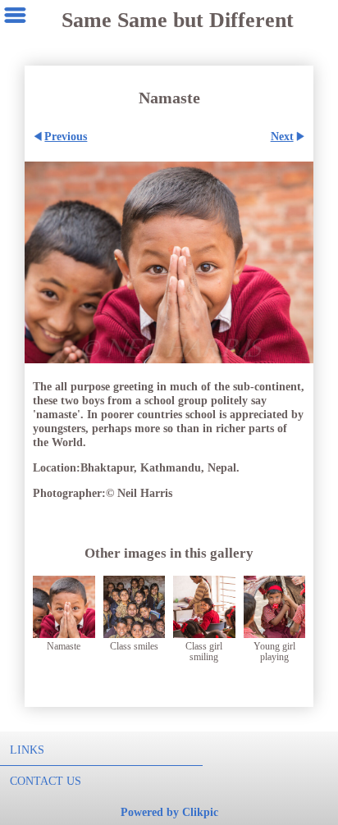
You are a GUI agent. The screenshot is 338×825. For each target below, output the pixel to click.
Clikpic (200, 811)
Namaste (63, 646)
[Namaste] (169, 262)
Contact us (45, 780)
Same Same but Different (178, 20)
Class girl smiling (203, 652)
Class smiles (134, 646)
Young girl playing (274, 652)
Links (27, 749)
